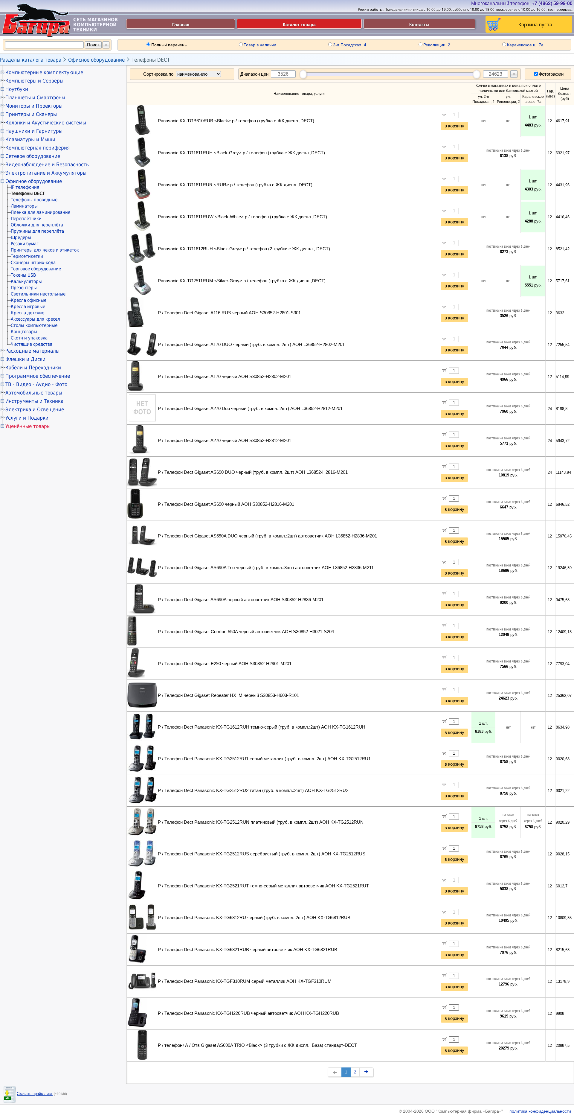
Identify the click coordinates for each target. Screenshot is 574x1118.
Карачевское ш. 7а (525, 44)
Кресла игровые (28, 306)
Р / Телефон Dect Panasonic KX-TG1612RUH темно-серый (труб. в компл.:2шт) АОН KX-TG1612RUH (261, 727)
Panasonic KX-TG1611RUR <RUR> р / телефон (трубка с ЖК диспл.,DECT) (235, 184)
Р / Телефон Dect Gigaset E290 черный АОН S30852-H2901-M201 (224, 663)
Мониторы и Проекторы (33, 106)
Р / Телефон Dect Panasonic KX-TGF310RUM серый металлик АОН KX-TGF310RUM (245, 981)
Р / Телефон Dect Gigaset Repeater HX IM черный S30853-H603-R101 (228, 695)
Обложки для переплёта (37, 225)
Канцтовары (24, 331)
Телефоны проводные (34, 199)
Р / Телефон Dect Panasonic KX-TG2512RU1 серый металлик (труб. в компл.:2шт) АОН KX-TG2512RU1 (264, 758)
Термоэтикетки (27, 256)
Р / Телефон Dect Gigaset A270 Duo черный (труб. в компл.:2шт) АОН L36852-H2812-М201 (250, 408)
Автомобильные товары (33, 393)
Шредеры (21, 237)
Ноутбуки (16, 89)
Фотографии (551, 74)
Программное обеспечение (37, 376)
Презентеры (24, 287)
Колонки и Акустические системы (45, 123)
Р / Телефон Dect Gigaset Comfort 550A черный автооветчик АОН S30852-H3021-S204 (246, 631)
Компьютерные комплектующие (44, 72)
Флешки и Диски (25, 359)
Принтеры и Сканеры (31, 114)
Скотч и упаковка (29, 338)
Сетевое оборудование (32, 156)
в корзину (454, 126)
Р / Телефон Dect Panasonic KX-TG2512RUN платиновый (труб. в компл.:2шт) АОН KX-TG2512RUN (261, 822)
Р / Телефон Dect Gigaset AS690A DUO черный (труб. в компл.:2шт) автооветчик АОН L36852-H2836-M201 (267, 536)
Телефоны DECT (151, 60)
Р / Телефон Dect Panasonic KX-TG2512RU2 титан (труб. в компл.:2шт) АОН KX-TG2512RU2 (253, 790)
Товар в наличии (260, 44)
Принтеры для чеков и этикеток (45, 250)
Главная (180, 24)
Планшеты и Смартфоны (35, 97)
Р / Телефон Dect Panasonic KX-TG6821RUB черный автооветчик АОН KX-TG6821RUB (247, 949)
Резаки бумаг (25, 243)
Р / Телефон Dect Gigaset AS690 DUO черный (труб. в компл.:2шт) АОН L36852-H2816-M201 (253, 472)
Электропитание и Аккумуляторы (45, 173)
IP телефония (25, 187)
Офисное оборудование (96, 60)
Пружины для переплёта (37, 231)
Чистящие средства (31, 344)
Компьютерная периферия (37, 148)
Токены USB (23, 275)
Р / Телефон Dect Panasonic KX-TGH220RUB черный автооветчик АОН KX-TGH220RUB (248, 1013)
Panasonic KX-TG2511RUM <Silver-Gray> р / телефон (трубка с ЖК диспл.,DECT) (242, 280)
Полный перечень (169, 44)
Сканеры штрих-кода (33, 262)
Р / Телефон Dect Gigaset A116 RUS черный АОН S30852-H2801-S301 (229, 312)
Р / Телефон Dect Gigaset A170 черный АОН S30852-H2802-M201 (224, 376)
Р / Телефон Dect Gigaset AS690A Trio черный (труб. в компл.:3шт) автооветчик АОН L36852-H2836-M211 (266, 567)
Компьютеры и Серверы (34, 81)
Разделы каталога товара (30, 60)
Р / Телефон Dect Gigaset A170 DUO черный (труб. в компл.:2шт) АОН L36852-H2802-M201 (251, 344)
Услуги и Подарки (26, 418)
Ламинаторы (24, 206)
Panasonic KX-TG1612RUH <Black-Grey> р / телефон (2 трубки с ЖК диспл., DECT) (244, 248)
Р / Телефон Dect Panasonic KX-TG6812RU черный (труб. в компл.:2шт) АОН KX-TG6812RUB (254, 917)
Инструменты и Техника (34, 401)
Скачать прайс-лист (35, 1093)
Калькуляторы (26, 281)
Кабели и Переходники (33, 368)
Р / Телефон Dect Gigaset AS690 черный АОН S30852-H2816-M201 (226, 504)
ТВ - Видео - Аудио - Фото (36, 384)
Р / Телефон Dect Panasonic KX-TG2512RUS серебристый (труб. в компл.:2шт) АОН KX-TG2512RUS (261, 854)
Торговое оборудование (36, 269)
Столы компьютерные (34, 325)
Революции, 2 (436, 44)
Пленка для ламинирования (40, 212)
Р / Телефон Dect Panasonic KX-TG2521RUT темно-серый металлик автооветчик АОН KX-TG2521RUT (263, 886)
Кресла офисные (28, 300)
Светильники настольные (38, 294)
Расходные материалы (32, 351)
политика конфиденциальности (540, 1111)
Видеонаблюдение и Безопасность (47, 164)
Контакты (419, 24)
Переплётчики (26, 218)
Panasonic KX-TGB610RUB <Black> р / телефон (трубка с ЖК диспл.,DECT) (236, 120)
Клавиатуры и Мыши (30, 139)
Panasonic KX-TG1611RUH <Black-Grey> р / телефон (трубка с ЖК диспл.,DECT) (241, 152)
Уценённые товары (28, 426)
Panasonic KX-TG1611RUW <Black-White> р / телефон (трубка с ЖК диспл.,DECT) (242, 216)
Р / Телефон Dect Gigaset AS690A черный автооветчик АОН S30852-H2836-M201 (240, 599)
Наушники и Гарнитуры (33, 131)
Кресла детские (27, 313)
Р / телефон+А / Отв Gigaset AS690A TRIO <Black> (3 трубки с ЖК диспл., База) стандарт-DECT (257, 1045)
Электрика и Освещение (34, 409)
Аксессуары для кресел (35, 319)
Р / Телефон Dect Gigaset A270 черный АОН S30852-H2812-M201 (224, 440)
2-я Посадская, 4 (349, 44)
